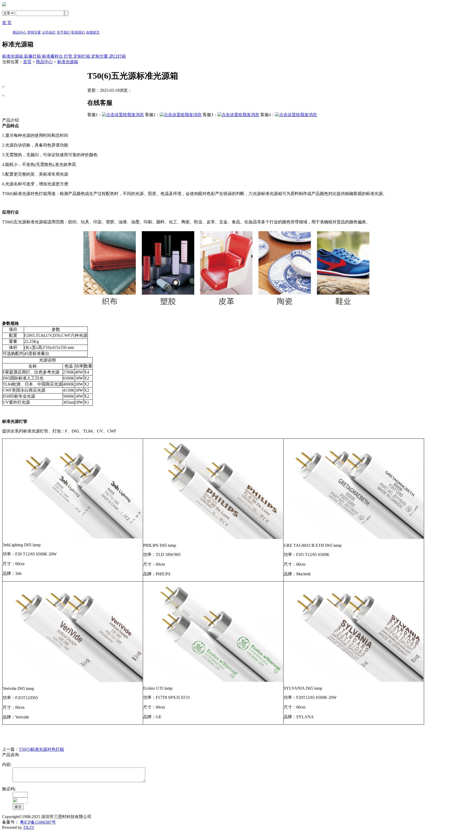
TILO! (28, 827)
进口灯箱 (117, 56)
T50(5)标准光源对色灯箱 (41, 749)
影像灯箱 (33, 56)
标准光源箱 (13, 56)
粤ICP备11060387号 (38, 822)
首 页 (7, 22)
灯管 (68, 56)
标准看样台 (53, 56)
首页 (27, 62)
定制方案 (100, 56)
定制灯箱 (82, 56)
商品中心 (44, 62)
